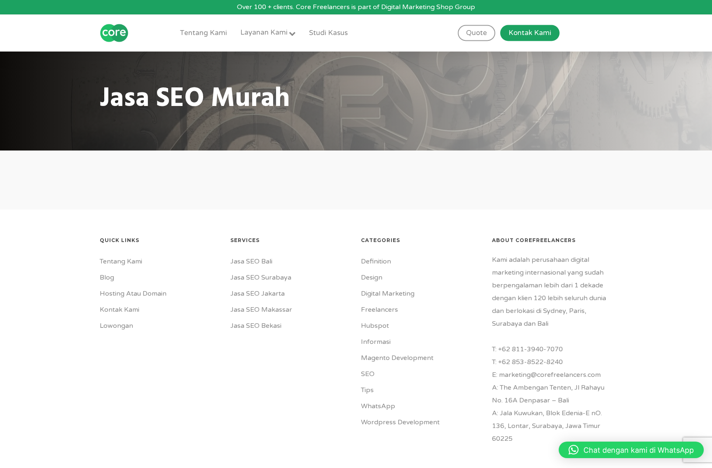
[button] (631, 450)
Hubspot (375, 326)
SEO (368, 374)
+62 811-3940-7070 (530, 349)
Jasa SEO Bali (251, 261)
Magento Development (397, 358)
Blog (107, 277)
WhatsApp (378, 406)
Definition (376, 261)
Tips (367, 390)
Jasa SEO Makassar (261, 310)
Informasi (376, 342)
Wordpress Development (400, 422)
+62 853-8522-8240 (530, 362)
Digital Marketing (388, 293)
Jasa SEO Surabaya (260, 277)
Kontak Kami (119, 310)
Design (371, 277)
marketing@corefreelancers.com (550, 375)
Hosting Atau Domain (133, 293)
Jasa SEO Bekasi (255, 326)
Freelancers (379, 310)
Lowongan (116, 326)
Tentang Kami (121, 261)
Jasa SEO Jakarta (257, 293)
